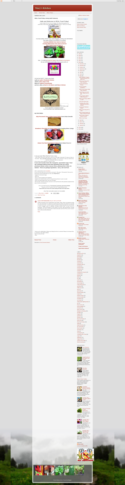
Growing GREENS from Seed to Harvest (54, 42)
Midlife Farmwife (82, 238)
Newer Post (38, 240)
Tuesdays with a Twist (81, 334)
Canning (79, 261)
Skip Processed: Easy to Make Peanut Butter (48, 116)
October (81, 67)
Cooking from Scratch (81, 272)
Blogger (69, 480)
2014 (80, 62)
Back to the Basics (65, 60)
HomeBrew (79, 298)
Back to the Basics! (83, 200)
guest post (79, 290)
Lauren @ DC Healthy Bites (44, 200)
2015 (80, 60)
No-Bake (79, 312)
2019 (80, 53)
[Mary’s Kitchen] (50, 106)
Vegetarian (79, 337)
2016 (80, 58)
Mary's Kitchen (43, 8)
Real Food (79, 320)
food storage (79, 283)
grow (78, 289)
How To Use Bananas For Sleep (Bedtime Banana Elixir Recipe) (84, 196)
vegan (78, 335)
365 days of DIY (80, 253)
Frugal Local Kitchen (83, 246)
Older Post (71, 240)
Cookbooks (79, 269)
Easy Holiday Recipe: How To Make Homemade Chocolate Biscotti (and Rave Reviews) (84, 219)
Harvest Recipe (80, 292)
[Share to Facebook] (57, 193)
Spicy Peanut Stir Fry (83, 228)
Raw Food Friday (80, 318)
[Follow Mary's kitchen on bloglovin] (82, 19)
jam (78, 303)
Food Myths (48, 170)
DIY (78, 278)
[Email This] (53, 193)
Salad (78, 323)
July (81, 72)
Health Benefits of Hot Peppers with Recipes (86, 358)
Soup (78, 331)
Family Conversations (83, 170)
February (82, 123)
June (81, 74)
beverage (79, 256)
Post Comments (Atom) (45, 242)
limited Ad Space (51, 60)
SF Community (80, 326)
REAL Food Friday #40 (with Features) (84, 82)
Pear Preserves (85, 347)
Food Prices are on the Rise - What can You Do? (84, 93)
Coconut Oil (79, 267)
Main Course (79, 309)
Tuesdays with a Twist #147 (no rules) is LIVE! (85, 431)
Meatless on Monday (81, 311)
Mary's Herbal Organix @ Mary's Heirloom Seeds (84, 113)
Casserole (79, 262)
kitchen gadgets (80, 306)
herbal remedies (80, 297)
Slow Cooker (79, 328)
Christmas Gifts (80, 264)
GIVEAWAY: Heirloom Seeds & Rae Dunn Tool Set (86, 387)
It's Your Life (81, 223)
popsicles (79, 315)
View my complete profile (82, 445)
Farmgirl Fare (81, 217)
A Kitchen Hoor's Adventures (82, 232)
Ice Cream (79, 300)
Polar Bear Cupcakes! (84, 369)
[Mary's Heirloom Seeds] (84, 15)
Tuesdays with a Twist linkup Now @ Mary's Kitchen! (84, 104)
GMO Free (79, 287)
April (81, 120)
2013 (80, 127)
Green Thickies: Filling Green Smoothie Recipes (84, 194)
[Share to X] (56, 193)
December (82, 63)
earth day (79, 279)
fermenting (79, 281)
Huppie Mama (82, 169)
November (82, 65)
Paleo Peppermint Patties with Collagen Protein (83, 214)
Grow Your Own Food (83, 101)
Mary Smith (80, 444)
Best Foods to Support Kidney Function (84, 116)
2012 (80, 129)
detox (78, 276)
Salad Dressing (80, 325)
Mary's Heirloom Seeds (82, 24)
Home (35, 12)
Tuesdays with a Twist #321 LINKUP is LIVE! (86, 398)
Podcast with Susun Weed (83, 224)
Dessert (78, 275)
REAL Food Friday (83, 118)
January (81, 125)
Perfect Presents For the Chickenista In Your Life (83, 208)
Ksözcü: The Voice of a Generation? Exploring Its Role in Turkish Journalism (84, 176)
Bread (78, 258)
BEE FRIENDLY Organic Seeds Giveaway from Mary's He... (84, 78)
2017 (80, 57)
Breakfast (79, 259)
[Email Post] (51, 193)
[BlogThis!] (55, 193)
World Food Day (80, 342)
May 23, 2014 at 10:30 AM (55, 200)
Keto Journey (80, 304)
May (81, 75)
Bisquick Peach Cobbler (82, 379)
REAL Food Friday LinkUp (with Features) (84, 90)
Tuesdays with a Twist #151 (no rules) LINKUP (85, 420)
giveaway (79, 286)
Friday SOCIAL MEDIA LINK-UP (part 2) (84, 96)
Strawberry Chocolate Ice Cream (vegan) (46, 128)
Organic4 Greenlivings (45, 83)
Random (79, 317)
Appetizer (79, 255)
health (78, 293)
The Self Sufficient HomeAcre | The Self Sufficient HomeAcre (83, 181)
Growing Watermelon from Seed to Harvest (54, 43)
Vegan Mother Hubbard (84, 248)
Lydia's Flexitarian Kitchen (46, 80)
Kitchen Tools (42, 12)
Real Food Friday (41, 195)
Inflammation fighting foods (82, 301)
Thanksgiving (80, 332)
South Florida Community (82, 244)
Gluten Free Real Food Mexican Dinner (48, 143)
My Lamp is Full (44, 81)
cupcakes (79, 273)
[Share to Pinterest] (58, 193)
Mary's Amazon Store (81, 27)
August (81, 70)
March (81, 121)
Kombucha (79, 307)
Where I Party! (50, 12)
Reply (39, 211)
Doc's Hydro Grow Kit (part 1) (54, 45)
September (82, 68)
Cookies (78, 270)
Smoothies (79, 329)
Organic (78, 314)
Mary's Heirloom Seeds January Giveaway (83, 202)
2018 (80, 55)
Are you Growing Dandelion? (82, 87)
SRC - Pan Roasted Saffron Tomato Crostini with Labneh (84, 234)
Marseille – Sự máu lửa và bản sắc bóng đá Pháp (84, 184)
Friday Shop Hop (80, 284)
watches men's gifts (81, 340)
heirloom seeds (80, 295)
